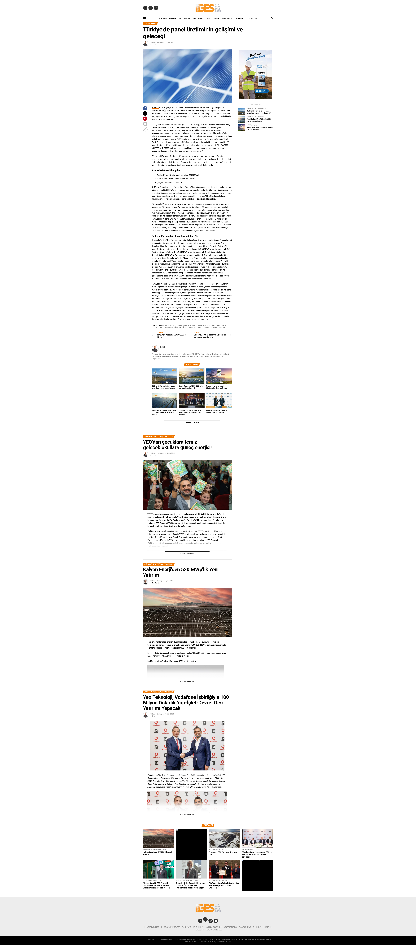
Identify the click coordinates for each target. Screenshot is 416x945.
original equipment (214, 927)
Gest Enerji (216, 325)
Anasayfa (163, 18)
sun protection (230, 927)
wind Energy (198, 927)
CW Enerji (192, 325)
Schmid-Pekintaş (210, 327)
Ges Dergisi (156, 583)
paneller (189, 327)
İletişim (248, 18)
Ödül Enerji (179, 327)
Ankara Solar (181, 325)
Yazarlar (239, 18)
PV (227, 213)
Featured (202, 325)
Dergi (209, 18)
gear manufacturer (172, 927)
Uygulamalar (184, 18)
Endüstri (200, 930)
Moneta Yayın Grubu (214, 930)
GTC (224, 325)
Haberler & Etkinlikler (223, 18)
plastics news (245, 927)
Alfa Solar (170, 325)
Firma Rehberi (198, 18)
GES (209, 325)
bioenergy (257, 927)
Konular (172, 18)
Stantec (155, 107)
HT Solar (169, 327)
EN (256, 18)
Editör (154, 44)
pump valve (186, 927)
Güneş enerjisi (158, 327)
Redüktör (267, 927)
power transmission (153, 927)
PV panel (198, 327)
